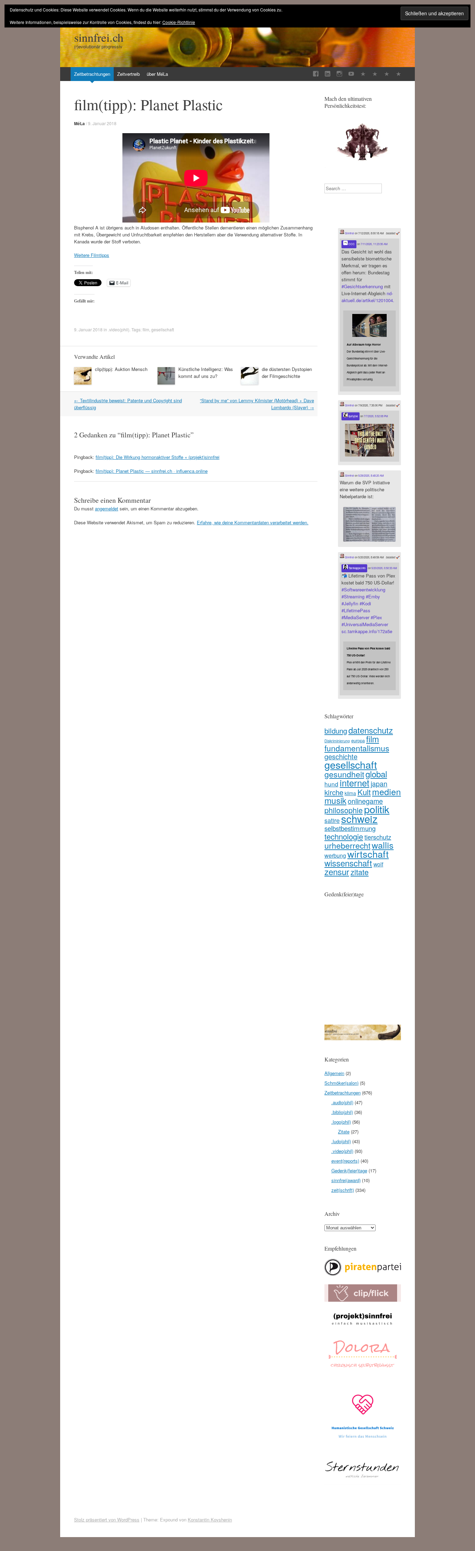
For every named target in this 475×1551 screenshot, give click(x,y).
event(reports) (345, 1160)
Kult (364, 791)
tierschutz (377, 836)
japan (379, 784)
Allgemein (334, 1073)
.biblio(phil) (342, 1112)
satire (332, 820)
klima (350, 793)
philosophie (343, 810)
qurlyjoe (353, 416)
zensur (336, 871)
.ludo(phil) (341, 1141)
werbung (335, 855)
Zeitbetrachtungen (92, 74)
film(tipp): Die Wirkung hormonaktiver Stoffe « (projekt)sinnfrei (157, 457)
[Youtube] (351, 74)
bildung (335, 730)
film (146, 329)
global (376, 774)
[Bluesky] (375, 74)
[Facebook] (316, 74)
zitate (360, 871)
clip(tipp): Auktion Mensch (121, 369)
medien (386, 791)
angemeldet (106, 508)
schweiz (359, 818)
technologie (343, 836)
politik (376, 809)
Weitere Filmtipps (91, 255)
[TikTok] (363, 74)
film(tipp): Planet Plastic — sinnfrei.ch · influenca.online (152, 471)
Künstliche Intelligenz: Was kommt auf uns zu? (205, 372)
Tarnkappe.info (356, 568)
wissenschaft (348, 863)
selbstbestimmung (350, 828)
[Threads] (398, 74)
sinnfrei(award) (346, 1180)
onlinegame (365, 801)
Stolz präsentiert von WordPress (106, 1519)
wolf (378, 864)
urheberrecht (347, 845)
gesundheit (344, 774)
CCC (351, 244)
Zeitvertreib (128, 74)
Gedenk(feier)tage (349, 1170)
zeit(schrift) (342, 1190)
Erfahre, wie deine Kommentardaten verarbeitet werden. (252, 522)
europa (358, 740)
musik (335, 800)
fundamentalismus (356, 747)
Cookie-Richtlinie (178, 22)
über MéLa (157, 74)
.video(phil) (118, 329)
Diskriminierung (337, 740)
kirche (333, 792)
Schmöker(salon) (341, 1083)
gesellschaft (162, 329)
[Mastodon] (387, 74)
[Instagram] (339, 74)
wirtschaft (368, 854)
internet (354, 782)
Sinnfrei (349, 233)
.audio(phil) (342, 1102)
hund (331, 783)
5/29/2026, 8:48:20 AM (371, 475)
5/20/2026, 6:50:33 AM (384, 568)
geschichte (340, 756)
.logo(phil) (341, 1121)
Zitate (343, 1131)
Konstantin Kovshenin (210, 1519)
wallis (383, 845)
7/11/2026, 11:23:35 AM (374, 244)
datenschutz (370, 730)
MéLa (79, 123)
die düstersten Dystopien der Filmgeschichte (287, 372)
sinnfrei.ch (98, 37)
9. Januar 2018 (102, 123)
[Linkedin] (327, 74)
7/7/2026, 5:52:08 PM (376, 416)
